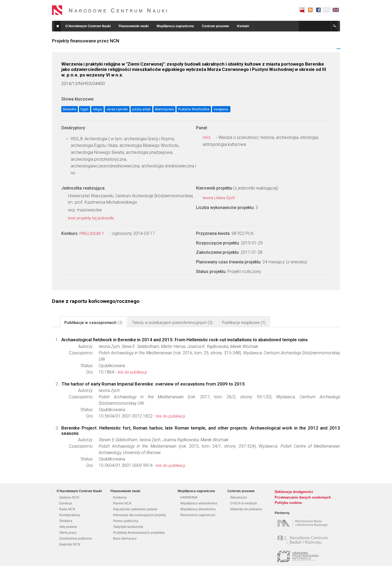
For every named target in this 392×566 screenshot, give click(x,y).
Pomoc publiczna (125, 521)
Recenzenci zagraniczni (197, 515)
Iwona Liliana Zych (219, 197)
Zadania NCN (69, 497)
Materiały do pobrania (246, 509)
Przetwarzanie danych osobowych (303, 497)
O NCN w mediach (243, 503)
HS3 (207, 137)
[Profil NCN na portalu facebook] (318, 10)
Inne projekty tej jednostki (91, 218)
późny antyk (141, 109)
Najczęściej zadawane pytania (135, 509)
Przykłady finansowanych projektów (139, 532)
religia (97, 109)
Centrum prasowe (215, 26)
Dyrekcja (65, 503)
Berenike (69, 109)
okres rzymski (117, 109)
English (335, 10)
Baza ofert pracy (125, 538)
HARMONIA (189, 497)
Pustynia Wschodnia (193, 109)
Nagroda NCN (69, 544)
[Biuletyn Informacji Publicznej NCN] (302, 10)
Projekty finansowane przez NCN (85, 40)
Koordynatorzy (69, 515)
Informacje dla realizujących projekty (139, 515)
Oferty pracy (68, 532)
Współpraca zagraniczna (175, 26)
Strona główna (57, 26)
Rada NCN (67, 509)
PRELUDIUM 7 (92, 233)
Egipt (85, 109)
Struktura (65, 521)
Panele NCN (122, 503)
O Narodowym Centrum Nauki (88, 26)
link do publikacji (132, 372)
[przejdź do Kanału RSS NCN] (310, 10)
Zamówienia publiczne (75, 538)
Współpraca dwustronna (197, 509)
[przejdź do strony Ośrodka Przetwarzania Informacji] (303, 556)
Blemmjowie (164, 109)
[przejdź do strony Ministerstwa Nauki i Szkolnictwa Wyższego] (303, 523)
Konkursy (120, 497)
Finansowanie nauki (134, 26)
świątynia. (221, 109)
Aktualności (238, 497)
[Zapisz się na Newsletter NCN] (326, 10)
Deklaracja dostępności (294, 492)
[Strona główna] (109, 10)
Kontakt (243, 26)
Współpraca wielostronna (198, 503)
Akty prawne (68, 526)
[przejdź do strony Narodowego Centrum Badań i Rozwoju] (303, 540)
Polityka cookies (288, 503)
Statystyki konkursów (128, 526)
